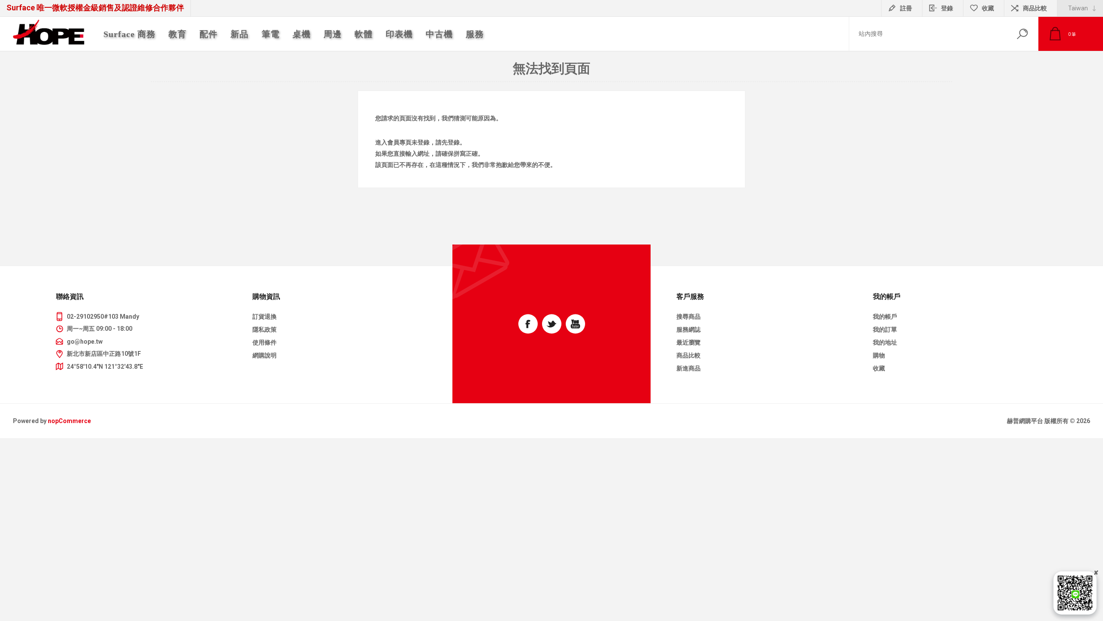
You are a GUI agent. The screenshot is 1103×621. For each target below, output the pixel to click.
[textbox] (927, 34)
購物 (879, 355)
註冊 (906, 8)
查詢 (1022, 34)
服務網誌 (688, 329)
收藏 (879, 368)
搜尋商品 (688, 316)
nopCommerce (69, 420)
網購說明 (264, 355)
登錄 (947, 8)
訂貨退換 (264, 316)
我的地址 (885, 342)
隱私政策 (264, 329)
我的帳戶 (885, 316)
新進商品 (688, 368)
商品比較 (1035, 8)
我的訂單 (885, 329)
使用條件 (264, 342)
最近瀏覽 (688, 342)
